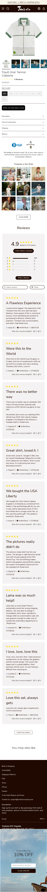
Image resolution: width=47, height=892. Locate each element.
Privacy (4, 787)
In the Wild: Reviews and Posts (13, 795)
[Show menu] (3, 8)
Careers (4, 791)
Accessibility (6, 770)
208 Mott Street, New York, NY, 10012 (18, 828)
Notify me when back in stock (13, 108)
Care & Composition (9, 122)
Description (6, 116)
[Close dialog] (45, 831)
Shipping (5, 128)
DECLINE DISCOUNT (23, 877)
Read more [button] (23, 323)
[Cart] (43, 8)
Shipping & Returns (9, 774)
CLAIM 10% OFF (23, 871)
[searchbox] (15, 287)
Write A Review (23, 278)
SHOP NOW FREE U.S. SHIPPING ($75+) (24, 2)
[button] (9, 174)
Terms (4, 783)
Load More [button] (23, 217)
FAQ (3, 779)
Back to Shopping (8, 766)
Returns (4, 134)
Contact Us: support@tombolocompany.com (17, 799)
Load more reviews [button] (23, 732)
